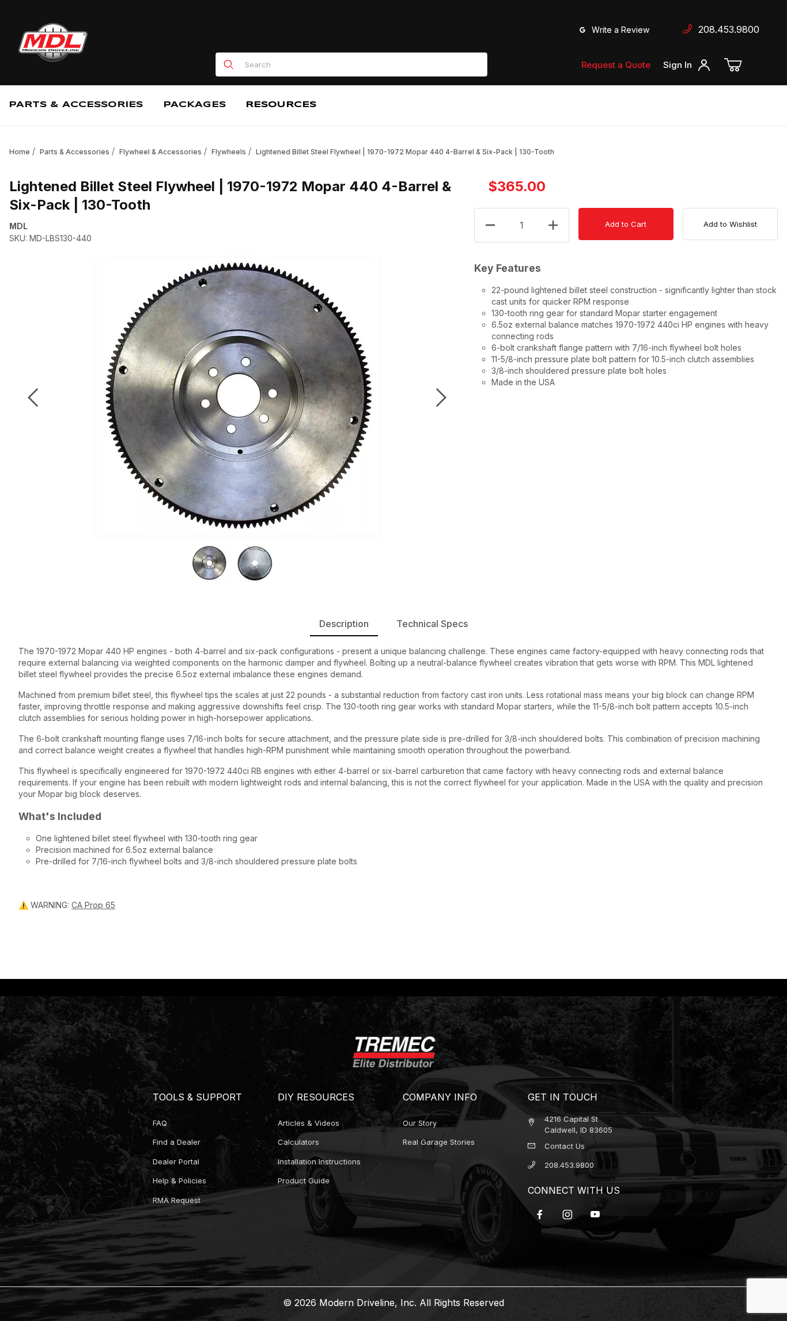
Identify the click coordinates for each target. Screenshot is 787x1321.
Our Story (420, 1123)
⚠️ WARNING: (66, 905)
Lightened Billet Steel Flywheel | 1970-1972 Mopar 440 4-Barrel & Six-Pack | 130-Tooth (405, 151)
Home (19, 151)
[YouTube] (595, 1214)
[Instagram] (567, 1214)
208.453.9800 (726, 29)
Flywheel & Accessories (160, 151)
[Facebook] (540, 1214)
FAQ (160, 1123)
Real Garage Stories (439, 1142)
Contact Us (564, 1146)
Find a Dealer (525, 38)
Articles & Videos (308, 1123)
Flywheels (228, 151)
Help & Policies (179, 1180)
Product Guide (304, 1180)
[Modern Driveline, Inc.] (104, 42)
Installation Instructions (319, 1161)
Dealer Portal (176, 1161)
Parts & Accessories (74, 151)
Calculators (298, 1142)
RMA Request (176, 1200)
